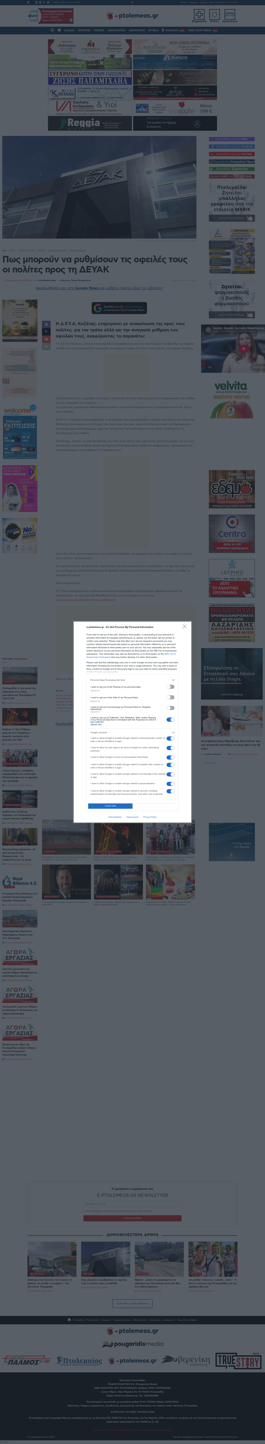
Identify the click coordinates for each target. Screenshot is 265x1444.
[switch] (171, 687)
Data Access (132, 817)
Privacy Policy (150, 817)
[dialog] (132, 722)
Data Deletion (115, 817)
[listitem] (132, 680)
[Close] (185, 627)
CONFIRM (110, 806)
